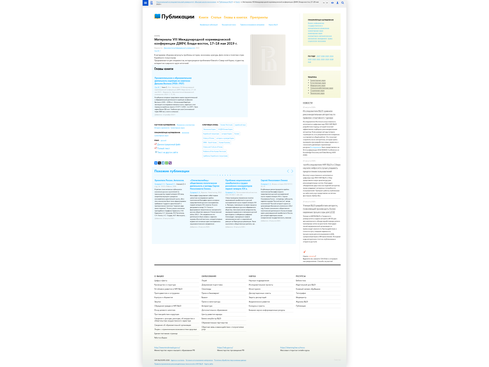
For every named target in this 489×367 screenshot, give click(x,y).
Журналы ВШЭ (302, 301)
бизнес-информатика (316, 23)
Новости (308, 103)
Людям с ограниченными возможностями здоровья (175, 329)
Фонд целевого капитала (164, 310)
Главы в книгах (235, 17)
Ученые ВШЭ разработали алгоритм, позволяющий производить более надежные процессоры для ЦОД (320, 209)
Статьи (216, 17)
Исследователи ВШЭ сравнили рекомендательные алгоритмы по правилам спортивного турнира (319, 114)
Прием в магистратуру (211, 301)
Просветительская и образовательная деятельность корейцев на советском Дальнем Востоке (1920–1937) (173, 81)
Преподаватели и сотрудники (166, 293)
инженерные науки (315, 33)
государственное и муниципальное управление (318, 26)
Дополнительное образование (214, 310)
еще (309, 62)
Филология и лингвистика (185, 125)
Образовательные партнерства (215, 322)
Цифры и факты (160, 280)
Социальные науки (317, 90)
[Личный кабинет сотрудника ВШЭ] (337, 3)
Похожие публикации (171, 171)
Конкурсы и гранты (257, 306)
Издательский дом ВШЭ (306, 284)
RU (324, 3)
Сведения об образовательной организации (172, 325)
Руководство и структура (165, 284)
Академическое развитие (259, 301)
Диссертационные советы (260, 293)
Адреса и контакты (177, 360)
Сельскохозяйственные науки (321, 88)
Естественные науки (318, 83)
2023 (310, 59)
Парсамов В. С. (171, 184)
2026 (323, 56)
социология (312, 41)
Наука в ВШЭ (273, 25)
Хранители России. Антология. (169, 180)
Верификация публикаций (209, 25)
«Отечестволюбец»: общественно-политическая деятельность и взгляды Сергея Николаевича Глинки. (204, 184)
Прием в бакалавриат (210, 293)
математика (312, 38)
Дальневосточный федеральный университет (179, 48)
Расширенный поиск (229, 25)
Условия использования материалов (199, 360)
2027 (318, 56)
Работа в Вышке (160, 337)
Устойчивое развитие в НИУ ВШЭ (168, 289)
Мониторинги (254, 289)
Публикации (177, 16)
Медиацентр (301, 297)
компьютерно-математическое (320, 36)
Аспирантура (207, 306)
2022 (314, 59)
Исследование (315, 147)
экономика (322, 41)
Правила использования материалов (252, 25)
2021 (318, 59)
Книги (203, 17)
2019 (327, 59)
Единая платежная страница (165, 333)
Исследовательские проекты (261, 284)
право (330, 38)
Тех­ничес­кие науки (317, 93)
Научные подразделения (259, 280)
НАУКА (252, 276)
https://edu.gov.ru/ (225, 347)
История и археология (162, 128)
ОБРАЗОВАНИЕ (209, 276)
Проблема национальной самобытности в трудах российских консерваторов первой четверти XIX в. (238, 184)
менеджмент (322, 38)
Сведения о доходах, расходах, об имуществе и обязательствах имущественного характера (174, 319)
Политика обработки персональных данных (230, 360)
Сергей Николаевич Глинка (274, 180)
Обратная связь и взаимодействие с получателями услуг (223, 328)
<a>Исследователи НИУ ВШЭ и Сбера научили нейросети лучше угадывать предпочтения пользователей (321, 168)
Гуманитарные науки (317, 80)
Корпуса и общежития (163, 297)
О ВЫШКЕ (159, 276)
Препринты (259, 17)
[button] (217, 175)
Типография (301, 293)
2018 (331, 59)
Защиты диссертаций (257, 297)
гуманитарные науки (315, 31)
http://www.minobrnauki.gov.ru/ (167, 347)
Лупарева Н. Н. (160, 184)
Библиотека (301, 280)
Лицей (204, 280)
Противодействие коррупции (166, 314)
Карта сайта (208, 364)
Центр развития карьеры (212, 314)
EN (327, 3)
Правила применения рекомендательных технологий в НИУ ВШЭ (178, 364)
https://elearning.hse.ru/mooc (292, 347)
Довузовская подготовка (212, 284)
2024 (331, 56)
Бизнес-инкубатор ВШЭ (211, 318)
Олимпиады (206, 289)
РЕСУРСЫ (301, 276)
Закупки (157, 301)
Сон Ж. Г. (157, 51)
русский (163, 140)
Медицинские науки (317, 85)
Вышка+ (205, 297)
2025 (327, 56)
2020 (323, 59)
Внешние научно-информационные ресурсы (267, 310)
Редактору (337, 360)
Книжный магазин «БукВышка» (308, 289)
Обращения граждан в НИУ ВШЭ (167, 306)
